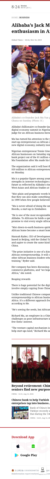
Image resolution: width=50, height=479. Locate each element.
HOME (15, 17)
